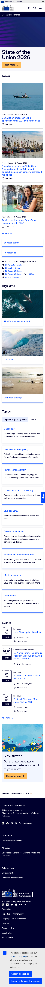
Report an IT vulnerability (13, 914)
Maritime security (12, 575)
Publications (10, 252)
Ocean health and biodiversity (18, 490)
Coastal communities (14, 531)
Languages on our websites (14, 918)
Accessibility (7, 937)
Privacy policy (8, 928)
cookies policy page (18, 956)
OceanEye (9, 359)
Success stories (11, 242)
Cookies (5, 923)
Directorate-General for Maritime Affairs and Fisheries (21, 854)
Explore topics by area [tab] (15, 419)
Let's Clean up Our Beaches (27, 632)
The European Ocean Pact (17, 321)
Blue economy (11, 511)
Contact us (6, 909)
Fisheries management (15, 470)
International (10, 595)
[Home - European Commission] (8, 7)
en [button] (29, 7)
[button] (17, 793)
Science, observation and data (19, 554)
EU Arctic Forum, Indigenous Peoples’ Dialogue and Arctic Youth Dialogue (27, 656)
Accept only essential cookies (26, 981)
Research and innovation (13, 877)
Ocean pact (9, 429)
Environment (7, 873)
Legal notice (7, 933)
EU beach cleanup (13, 397)
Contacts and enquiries (12, 840)
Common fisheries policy (16, 449)
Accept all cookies (20, 974)
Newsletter (28, 823)
